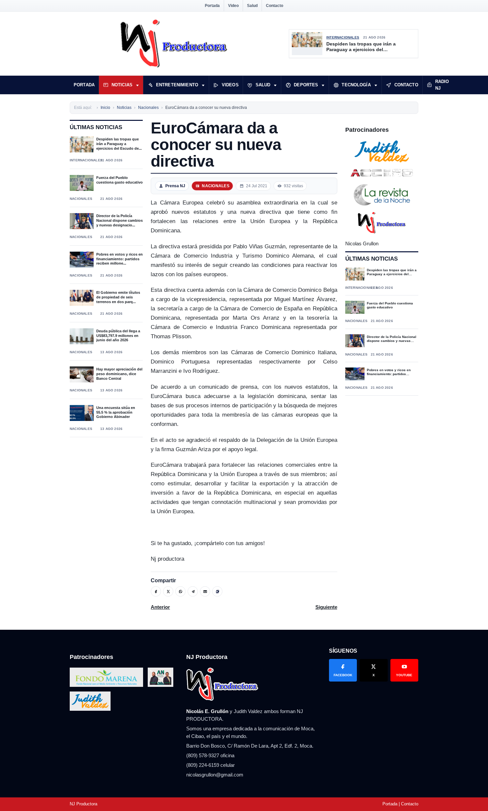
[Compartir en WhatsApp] (180, 591)
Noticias (122, 84)
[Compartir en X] (168, 591)
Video (233, 5)
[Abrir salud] (275, 85)
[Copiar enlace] (217, 591)
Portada (212, 5)
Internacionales (342, 37)
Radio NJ (442, 85)
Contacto (274, 5)
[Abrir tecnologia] (375, 85)
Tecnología (356, 84)
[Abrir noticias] (137, 85)
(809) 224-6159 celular (210, 765)
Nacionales (81, 199)
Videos (230, 84)
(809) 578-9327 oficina (210, 755)
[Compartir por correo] (205, 591)
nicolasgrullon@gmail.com (214, 774)
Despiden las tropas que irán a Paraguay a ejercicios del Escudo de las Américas (361, 47)
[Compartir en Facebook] (156, 591)
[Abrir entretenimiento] (203, 85)
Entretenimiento (177, 84)
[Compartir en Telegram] (193, 591)
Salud (252, 5)
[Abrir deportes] (323, 85)
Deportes (306, 84)
